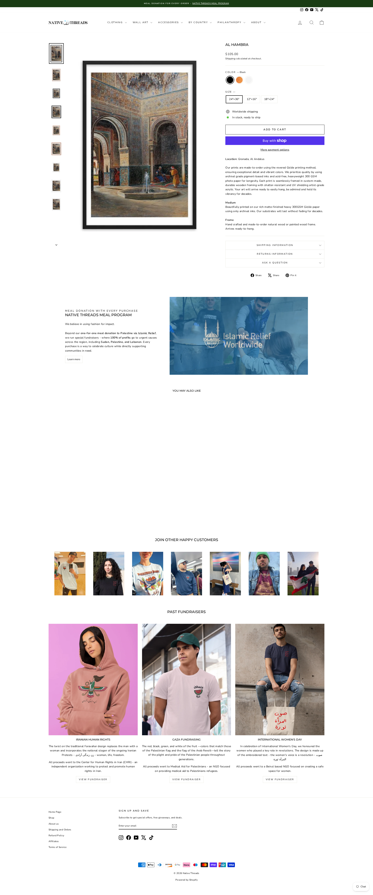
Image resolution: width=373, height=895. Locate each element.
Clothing (115, 22)
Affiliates (54, 841)
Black (230, 80)
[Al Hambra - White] (87, 515)
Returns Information (275, 253)
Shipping (230, 58)
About (257, 22)
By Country (199, 22)
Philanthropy (230, 22)
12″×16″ (252, 99)
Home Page (55, 811)
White (249, 80)
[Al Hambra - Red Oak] (81, 515)
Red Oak (239, 80)
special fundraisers (87, 338)
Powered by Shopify (186, 879)
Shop (51, 817)
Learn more (73, 359)
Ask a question (275, 262)
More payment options (275, 150)
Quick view (81, 496)
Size (230, 91)
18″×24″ (269, 99)
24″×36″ (234, 99)
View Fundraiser (93, 779)
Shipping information (275, 245)
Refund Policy (56, 835)
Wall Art (141, 22)
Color (235, 72)
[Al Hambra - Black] (76, 515)
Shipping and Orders (60, 829)
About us (54, 823)
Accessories (169, 22)
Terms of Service (58, 847)
